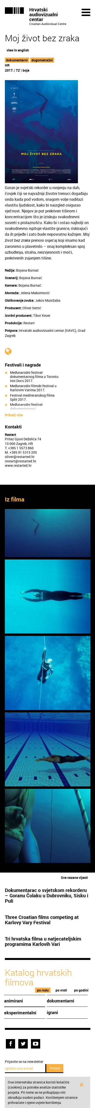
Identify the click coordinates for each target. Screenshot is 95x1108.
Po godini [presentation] (81, 990)
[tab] (42, 990)
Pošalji (55, 1068)
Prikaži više (14, 415)
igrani (52, 1012)
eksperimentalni (20, 1013)
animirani (13, 1001)
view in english (18, 50)
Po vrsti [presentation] (61, 990)
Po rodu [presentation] (43, 990)
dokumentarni (17, 60)
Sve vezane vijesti (74, 877)
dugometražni (42, 60)
